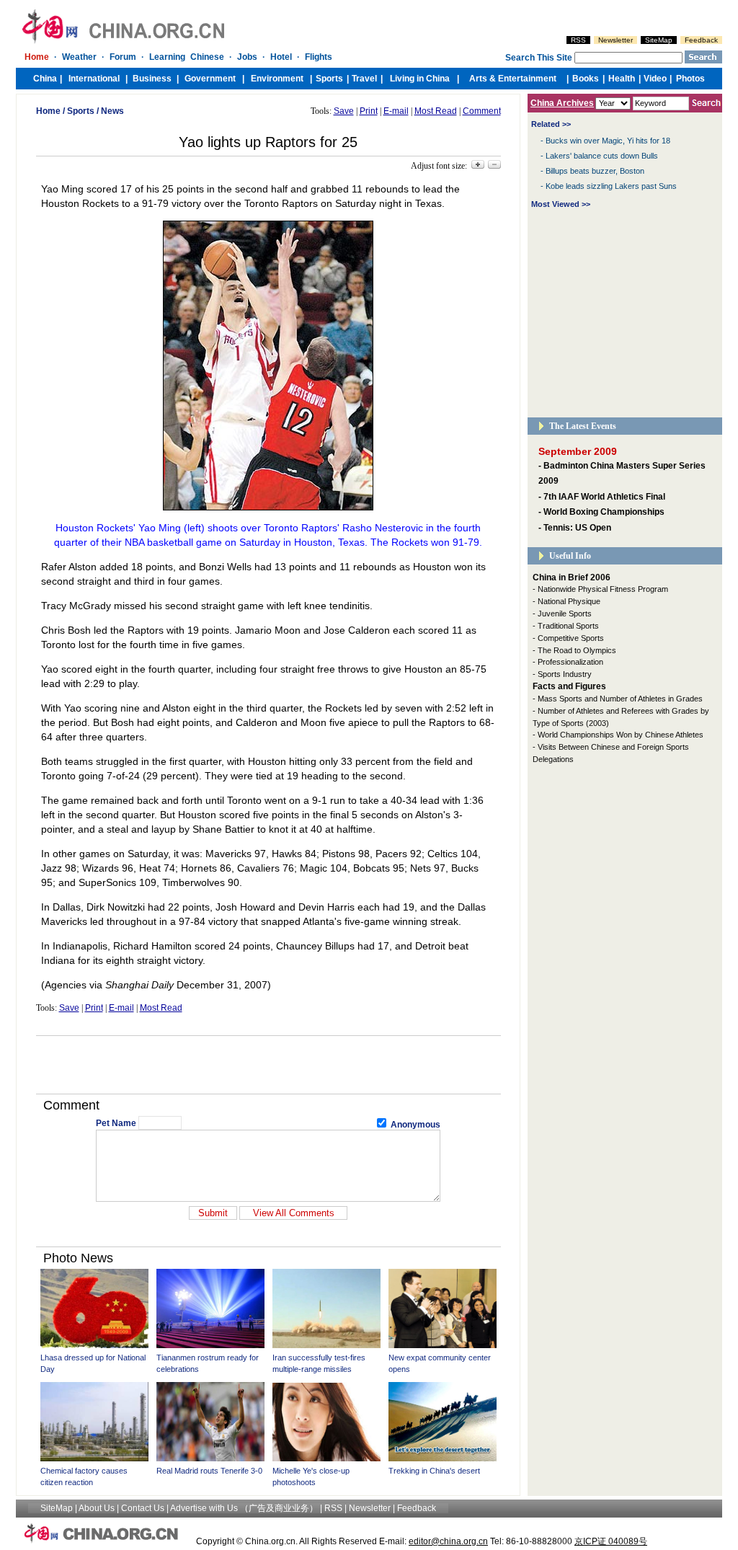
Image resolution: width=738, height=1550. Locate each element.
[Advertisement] (268, 1064)
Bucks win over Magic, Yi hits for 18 (608, 140)
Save (344, 111)
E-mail (396, 111)
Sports (80, 111)
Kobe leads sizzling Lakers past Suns (611, 186)
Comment (482, 111)
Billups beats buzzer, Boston (595, 171)
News (112, 111)
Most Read (435, 111)
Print (369, 111)
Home (48, 111)
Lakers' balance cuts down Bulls (602, 155)
